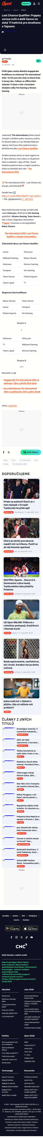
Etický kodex (10, 1130)
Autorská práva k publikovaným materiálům (21, 1117)
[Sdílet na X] (9, 452)
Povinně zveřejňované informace (26, 1130)
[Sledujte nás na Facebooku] (11, 937)
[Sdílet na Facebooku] (4, 452)
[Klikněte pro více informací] (5, 50)
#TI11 (28, 196)
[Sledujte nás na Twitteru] (21, 937)
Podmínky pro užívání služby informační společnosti (21, 1119)
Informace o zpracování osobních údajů (18, 1122)
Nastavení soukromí (13, 1125)
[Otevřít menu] (39, 3)
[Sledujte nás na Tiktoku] (26, 937)
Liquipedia (12, 405)
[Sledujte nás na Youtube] (31, 937)
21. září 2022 (27, 199)
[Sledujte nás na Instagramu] (16, 937)
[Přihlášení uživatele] (34, 3)
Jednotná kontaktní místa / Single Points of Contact (21, 1128)
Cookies (34, 1122)
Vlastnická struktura (28, 1125)
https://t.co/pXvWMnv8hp (13, 196)
